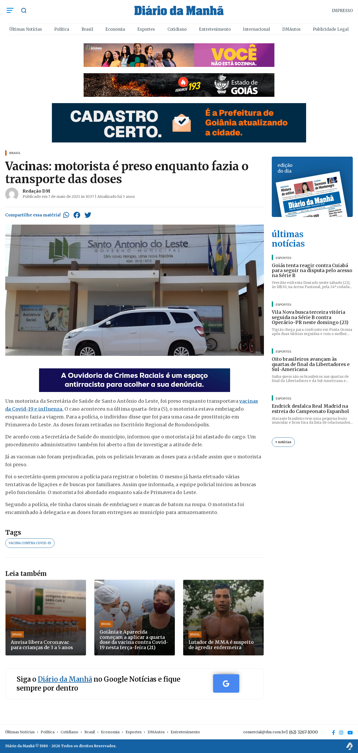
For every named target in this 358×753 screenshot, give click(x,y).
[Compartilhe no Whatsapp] (66, 214)
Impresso (342, 10)
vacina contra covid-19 (30, 543)
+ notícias (283, 442)
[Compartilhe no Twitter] (87, 214)
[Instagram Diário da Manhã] (341, 732)
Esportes (146, 29)
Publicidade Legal (331, 29)
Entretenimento (215, 29)
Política (61, 29)
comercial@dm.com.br (264, 732)
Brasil (87, 29)
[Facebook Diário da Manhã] (333, 732)
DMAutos (291, 29)
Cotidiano (177, 29)
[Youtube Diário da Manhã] (350, 732)
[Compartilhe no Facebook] (76, 214)
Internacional (256, 29)
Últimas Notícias (25, 29)
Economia (115, 29)
